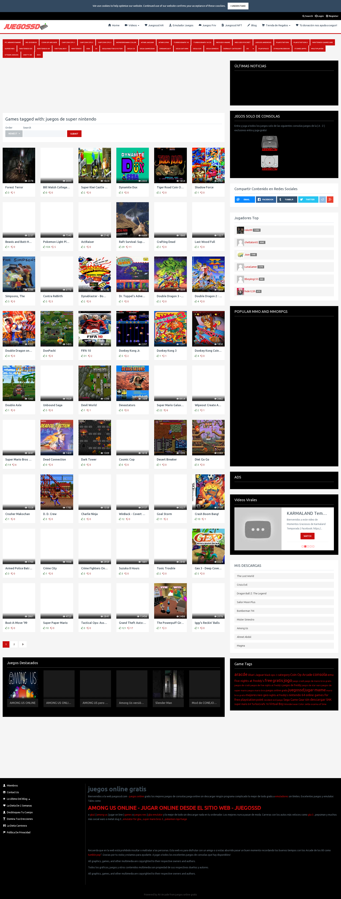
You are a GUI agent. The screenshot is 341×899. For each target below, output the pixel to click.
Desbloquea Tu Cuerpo (19, 812)
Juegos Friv (208, 25)
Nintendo (76, 49)
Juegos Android (263, 42)
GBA (88, 49)
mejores (251, 695)
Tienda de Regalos (277, 25)
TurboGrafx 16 (260, 703)
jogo (288, 680)
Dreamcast (165, 49)
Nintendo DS (25, 49)
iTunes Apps (300, 49)
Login (320, 16)
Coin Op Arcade (49, 42)
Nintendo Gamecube (322, 42)
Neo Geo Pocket (243, 42)
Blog (253, 25)
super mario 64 (242, 704)
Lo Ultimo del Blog (16, 798)
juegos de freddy (292, 685)
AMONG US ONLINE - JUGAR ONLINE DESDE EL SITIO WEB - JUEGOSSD (174, 808)
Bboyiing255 (251, 278)
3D (247, 49)
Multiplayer (317, 49)
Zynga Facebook (282, 49)
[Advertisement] (109, 85)
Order (8, 127)
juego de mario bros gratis (318, 681)
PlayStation (282, 42)
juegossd (296, 690)
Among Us (242, 628)
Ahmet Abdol (244, 637)
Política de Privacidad (18, 832)
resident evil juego (273, 700)
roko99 (248, 229)
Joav (247, 254)
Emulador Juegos (182, 25)
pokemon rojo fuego (176, 819)
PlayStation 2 (301, 42)
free (268, 680)
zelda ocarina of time (315, 704)
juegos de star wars (311, 685)
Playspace (263, 49)
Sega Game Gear (294, 699)
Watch (307, 536)
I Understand (238, 6)
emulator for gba (132, 819)
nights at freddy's (278, 695)
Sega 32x (197, 49)
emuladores (281, 796)
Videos (132, 25)
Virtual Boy (61, 49)
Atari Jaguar (147, 42)
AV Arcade (163, 894)
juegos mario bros (256, 690)
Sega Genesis (212, 49)
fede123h (250, 291)
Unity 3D (27, 55)
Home (115, 25)
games (128, 814)
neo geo (263, 695)
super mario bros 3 (153, 819)
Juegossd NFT (233, 25)
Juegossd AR (155, 25)
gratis (278, 680)
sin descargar (315, 699)
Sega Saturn (182, 49)
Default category (232, 49)
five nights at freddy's (249, 680)
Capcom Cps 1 (68, 42)
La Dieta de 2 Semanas (19, 805)
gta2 (92, 814)
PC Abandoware (13, 42)
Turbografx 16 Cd (202, 42)
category (284, 674)
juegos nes (140, 814)
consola (320, 674)
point (259, 699)
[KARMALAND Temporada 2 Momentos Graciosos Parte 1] (258, 529)
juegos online (136, 796)
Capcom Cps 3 (104, 42)
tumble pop (94, 854)
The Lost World (245, 576)
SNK (329, 699)
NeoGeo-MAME (223, 42)
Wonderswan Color (126, 42)
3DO (39, 55)
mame (320, 690)
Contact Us (12, 792)
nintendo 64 (297, 695)
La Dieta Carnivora (16, 825)
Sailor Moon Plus (246, 602)
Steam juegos (11, 55)
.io (96, 49)
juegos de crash (242, 685)
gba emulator (155, 814)
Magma (241, 645)
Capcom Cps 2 (86, 42)
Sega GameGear (147, 49)
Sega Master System (112, 49)
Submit (74, 134)
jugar (309, 690)
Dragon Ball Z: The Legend (251, 593)
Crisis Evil (242, 584)
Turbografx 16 (181, 42)
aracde (241, 674)
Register (333, 16)
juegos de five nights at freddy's (266, 685)
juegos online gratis (277, 690)
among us (102, 814)
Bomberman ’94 (245, 610)
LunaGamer (251, 266)
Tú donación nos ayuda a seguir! (317, 25)
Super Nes (10, 49)
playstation (248, 699)
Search (309, 16)
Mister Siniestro (245, 619)
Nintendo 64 (43, 49)
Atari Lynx (164, 42)
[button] (14, 133)
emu (331, 674)
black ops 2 (271, 675)
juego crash (298, 681)
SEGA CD (131, 49)
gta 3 (310, 814)
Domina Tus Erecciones (19, 819)
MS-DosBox (31, 42)
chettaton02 (251, 242)
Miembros (12, 785)
